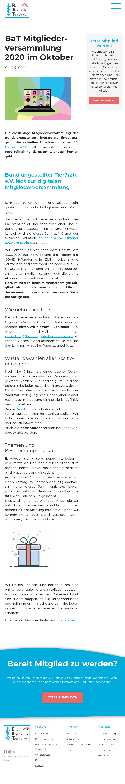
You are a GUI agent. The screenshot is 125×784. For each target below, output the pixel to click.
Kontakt (40, 765)
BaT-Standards (44, 739)
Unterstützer (42, 754)
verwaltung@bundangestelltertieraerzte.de (39, 336)
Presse (39, 760)
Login (69, 750)
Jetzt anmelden (62, 697)
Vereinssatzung (107, 733)
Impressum (104, 755)
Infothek (71, 733)
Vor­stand (24, 409)
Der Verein (41, 733)
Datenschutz (105, 750)
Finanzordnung (107, 744)
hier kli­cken (67, 620)
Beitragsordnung (108, 739)
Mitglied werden (76, 739)
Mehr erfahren (104, 100)
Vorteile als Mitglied (78, 744)
